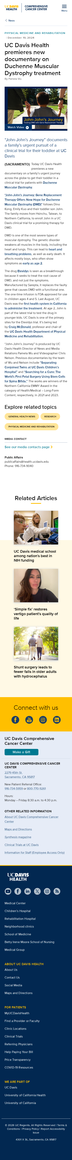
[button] (36, 109)
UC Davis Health (21, 331)
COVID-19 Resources (19, 1067)
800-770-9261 (36, 788)
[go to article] (36, 527)
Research (50, 416)
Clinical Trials (14, 1036)
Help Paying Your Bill (19, 1052)
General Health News (21, 416)
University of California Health (25, 1095)
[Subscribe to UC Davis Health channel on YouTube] (29, 720)
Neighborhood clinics (19, 926)
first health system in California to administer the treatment (36, 305)
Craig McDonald (20, 327)
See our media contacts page (27, 446)
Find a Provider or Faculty (22, 1021)
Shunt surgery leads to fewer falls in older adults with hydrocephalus (35, 671)
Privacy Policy (30, 1129)
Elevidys (23, 271)
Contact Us (12, 977)
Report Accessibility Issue (49, 1130)
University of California (20, 1103)
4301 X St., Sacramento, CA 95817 (36, 1139)
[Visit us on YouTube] (8, 891)
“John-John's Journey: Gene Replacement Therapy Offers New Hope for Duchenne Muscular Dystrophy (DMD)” (33, 200)
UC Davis (11, 1087)
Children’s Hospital (18, 911)
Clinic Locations (15, 1028)
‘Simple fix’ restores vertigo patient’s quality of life (36, 613)
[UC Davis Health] (18, 877)
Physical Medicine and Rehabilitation (31, 426)
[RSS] (55, 891)
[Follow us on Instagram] (45, 891)
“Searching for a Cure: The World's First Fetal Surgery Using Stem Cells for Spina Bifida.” (35, 376)
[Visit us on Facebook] (16, 891)
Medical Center (15, 903)
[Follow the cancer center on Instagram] (43, 720)
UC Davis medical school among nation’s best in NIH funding (35, 555)
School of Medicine (18, 934)
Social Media (13, 985)
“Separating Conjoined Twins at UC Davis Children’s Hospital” (32, 367)
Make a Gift (21, 752)
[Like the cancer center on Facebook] (15, 720)
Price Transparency (18, 1059)
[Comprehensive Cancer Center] (26, 7)
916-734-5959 (14, 788)
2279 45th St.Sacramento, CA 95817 (20, 774)
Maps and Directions (18, 829)
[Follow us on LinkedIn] (57, 720)
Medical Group (15, 949)
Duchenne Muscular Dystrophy (31, 184)
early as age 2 (32, 263)
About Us (11, 969)
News (11, 20)
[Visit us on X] (36, 891)
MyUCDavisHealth (17, 1013)
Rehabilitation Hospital (20, 918)
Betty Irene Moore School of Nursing (30, 942)
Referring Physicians (18, 1044)
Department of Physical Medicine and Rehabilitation (35, 333)
